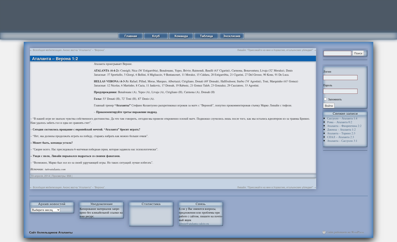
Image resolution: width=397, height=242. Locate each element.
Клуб (156, 36)
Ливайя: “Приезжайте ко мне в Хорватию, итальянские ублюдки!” (276, 50)
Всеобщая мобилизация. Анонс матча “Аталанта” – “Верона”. (67, 50)
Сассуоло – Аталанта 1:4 (342, 118)
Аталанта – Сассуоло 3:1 (342, 141)
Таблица (206, 36)
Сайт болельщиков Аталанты (51, 232)
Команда (181, 36)
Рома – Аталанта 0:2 (339, 122)
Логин (327, 71)
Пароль (327, 85)
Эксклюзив (231, 36)
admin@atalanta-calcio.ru (194, 224)
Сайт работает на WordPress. (345, 232)
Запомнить (334, 99)
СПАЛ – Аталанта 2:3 (340, 137)
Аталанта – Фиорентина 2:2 (344, 126)
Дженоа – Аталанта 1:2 (341, 129)
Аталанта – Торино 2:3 (341, 133)
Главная (130, 36)
